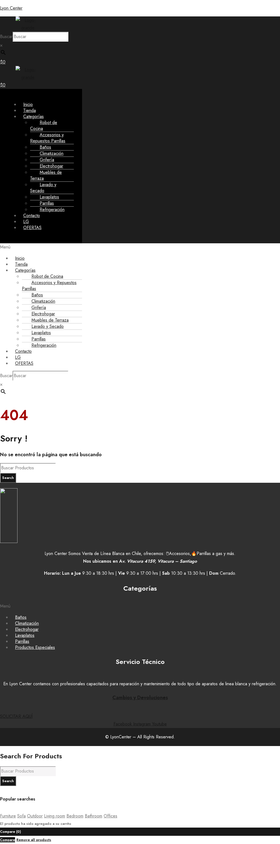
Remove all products (33, 839)
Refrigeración (52, 209)
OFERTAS (32, 227)
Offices (110, 816)
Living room (54, 816)
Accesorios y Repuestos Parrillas (47, 138)
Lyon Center (11, 8)
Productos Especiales (35, 647)
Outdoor (35, 816)
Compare (7, 839)
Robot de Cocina (43, 125)
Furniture (8, 816)
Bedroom (74, 816)
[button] (140, 247)
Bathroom (93, 816)
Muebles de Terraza (46, 175)
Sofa (21, 816)
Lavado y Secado (43, 187)
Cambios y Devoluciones (140, 697)
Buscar (6, 36)
